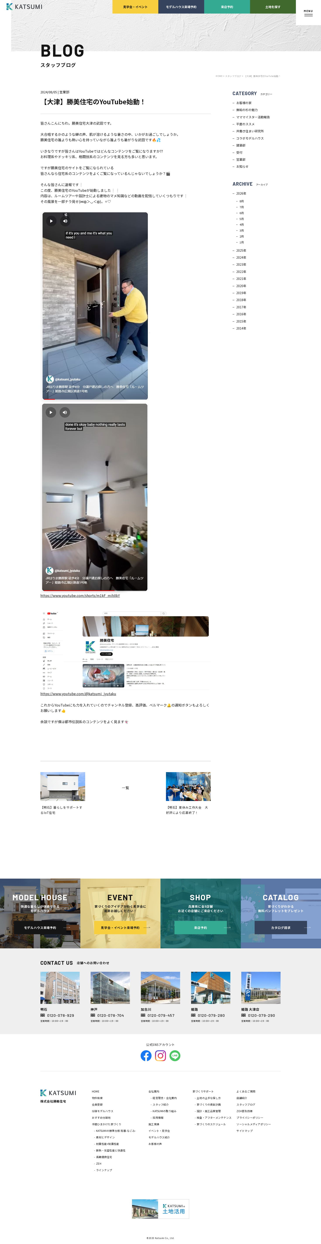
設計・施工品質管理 (209, 1111)
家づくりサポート (203, 1091)
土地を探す (273, 7)
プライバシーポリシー (249, 1117)
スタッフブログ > (234, 76)
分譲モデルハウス (102, 1111)
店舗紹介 (241, 1098)
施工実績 (153, 1124)
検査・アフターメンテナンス (214, 1117)
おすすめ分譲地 (101, 1117)
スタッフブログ (245, 1104)
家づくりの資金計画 (209, 1104)
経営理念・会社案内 (165, 1098)
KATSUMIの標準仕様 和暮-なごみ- (116, 1130)
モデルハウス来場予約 (181, 7)
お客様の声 (155, 1144)
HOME (95, 1091)
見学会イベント (135, 7)
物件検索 (97, 1098)
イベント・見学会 (159, 1130)
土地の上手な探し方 (209, 1098)
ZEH (98, 1163)
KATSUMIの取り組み (164, 1111)
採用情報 (158, 1117)
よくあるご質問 (245, 1091)
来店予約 (227, 7)
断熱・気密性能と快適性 (111, 1150)
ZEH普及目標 (244, 1111)
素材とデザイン (105, 1137)
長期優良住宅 (104, 1157)
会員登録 (97, 1104)
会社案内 (153, 1091)
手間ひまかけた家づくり (106, 1124)
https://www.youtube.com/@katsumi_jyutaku (78, 693)
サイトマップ (244, 1130)
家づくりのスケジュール (211, 1124)
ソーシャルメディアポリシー (253, 1124)
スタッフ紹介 (161, 1104)
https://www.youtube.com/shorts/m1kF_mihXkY (80, 595)
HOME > (220, 76)
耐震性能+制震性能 (107, 1144)
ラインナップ (104, 1170)
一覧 (125, 787)
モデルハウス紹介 (159, 1137)
